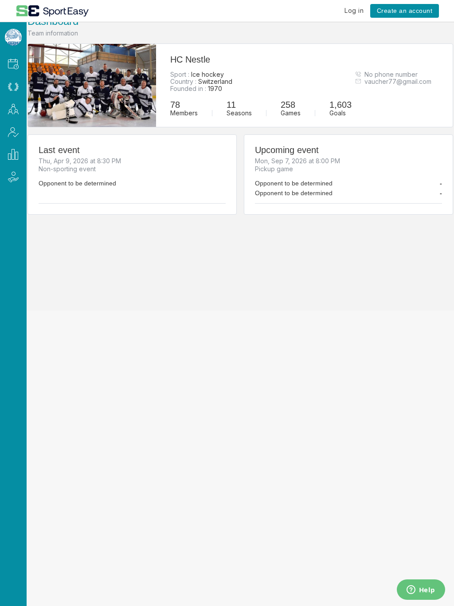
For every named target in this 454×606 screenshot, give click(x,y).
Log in (354, 10)
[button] (25, 63)
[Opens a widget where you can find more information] (420, 590)
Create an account (405, 10)
